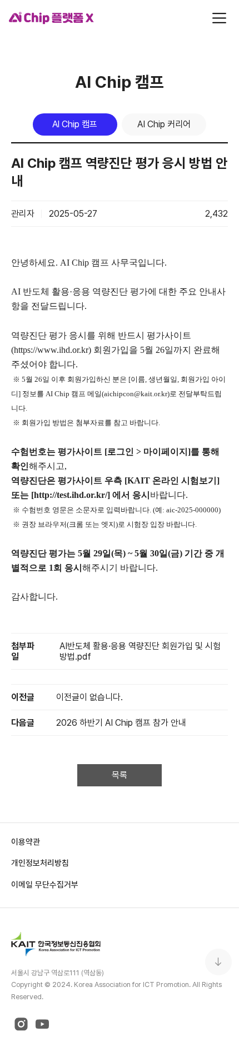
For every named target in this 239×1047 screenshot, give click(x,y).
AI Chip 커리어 (164, 124)
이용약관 (25, 841)
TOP (218, 962)
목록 (119, 775)
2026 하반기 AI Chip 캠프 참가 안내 (121, 722)
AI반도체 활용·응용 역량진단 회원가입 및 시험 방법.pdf (140, 651)
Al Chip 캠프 (74, 124)
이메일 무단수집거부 (44, 884)
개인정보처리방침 (40, 862)
